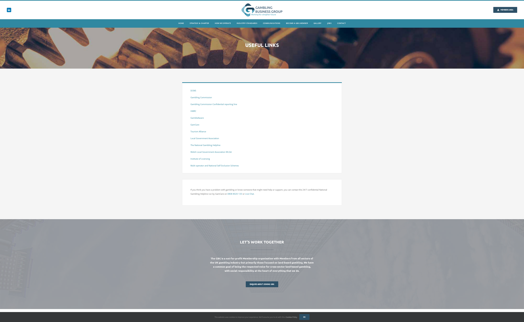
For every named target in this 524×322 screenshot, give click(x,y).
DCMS (193, 90)
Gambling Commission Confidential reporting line (213, 104)
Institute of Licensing (200, 158)
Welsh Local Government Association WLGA (211, 152)
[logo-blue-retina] (262, 4)
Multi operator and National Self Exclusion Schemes (214, 165)
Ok (304, 317)
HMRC (193, 111)
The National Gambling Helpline (205, 145)
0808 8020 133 (234, 193)
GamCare (194, 124)
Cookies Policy (291, 317)
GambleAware (197, 117)
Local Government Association (204, 138)
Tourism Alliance (198, 131)
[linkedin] (9, 10)
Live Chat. (249, 193)
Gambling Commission (201, 97)
